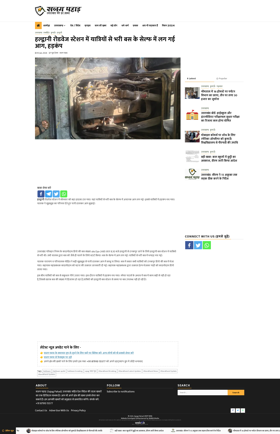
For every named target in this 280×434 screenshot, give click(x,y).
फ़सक (135, 25)
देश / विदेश (75, 25)
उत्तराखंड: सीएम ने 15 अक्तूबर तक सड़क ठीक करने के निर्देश (219, 176)
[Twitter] (56, 193)
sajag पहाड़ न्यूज (90, 371)
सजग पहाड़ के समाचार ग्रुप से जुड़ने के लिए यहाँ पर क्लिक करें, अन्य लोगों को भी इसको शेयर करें (89, 353)
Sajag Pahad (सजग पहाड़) (143, 416)
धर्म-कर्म (125, 25)
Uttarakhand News (150, 371)
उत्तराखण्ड (58, 25)
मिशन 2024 (168, 25)
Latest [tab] (192, 79)
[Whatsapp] (63, 193)
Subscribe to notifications (121, 391)
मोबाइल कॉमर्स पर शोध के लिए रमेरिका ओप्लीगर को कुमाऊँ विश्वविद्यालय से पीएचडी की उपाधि (219, 139)
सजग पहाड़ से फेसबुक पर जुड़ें (58, 357)
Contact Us (41, 410)
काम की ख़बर (100, 25)
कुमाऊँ (53, 32)
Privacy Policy (78, 410)
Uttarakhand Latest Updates (129, 371)
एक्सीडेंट (46, 32)
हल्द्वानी (59, 32)
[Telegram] (48, 193)
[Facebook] (40, 193)
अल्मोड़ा (46, 25)
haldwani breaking (75, 371)
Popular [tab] (223, 79)
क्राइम (88, 25)
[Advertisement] (159, 10)
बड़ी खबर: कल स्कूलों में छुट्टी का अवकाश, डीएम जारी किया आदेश (219, 159)
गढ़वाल (220, 86)
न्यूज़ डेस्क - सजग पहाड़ (59, 53)
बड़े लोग (114, 25)
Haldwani (47, 371)
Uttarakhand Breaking (107, 371)
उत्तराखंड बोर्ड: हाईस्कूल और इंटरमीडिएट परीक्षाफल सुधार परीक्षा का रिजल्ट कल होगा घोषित (220, 117)
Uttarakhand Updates (46, 374)
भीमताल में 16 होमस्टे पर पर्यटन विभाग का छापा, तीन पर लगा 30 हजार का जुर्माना (219, 95)
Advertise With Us (59, 410)
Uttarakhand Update (168, 371)
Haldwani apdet (59, 371)
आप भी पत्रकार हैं (150, 25)
